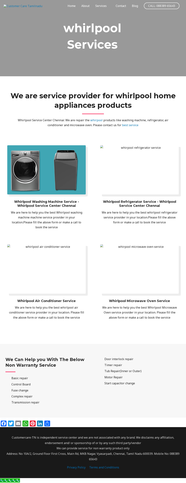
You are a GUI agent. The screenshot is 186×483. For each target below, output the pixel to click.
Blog (135, 6)
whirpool (96, 120)
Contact (121, 6)
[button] (161, 6)
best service (130, 125)
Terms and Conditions (104, 467)
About (85, 6)
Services (101, 6)
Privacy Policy (76, 467)
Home (72, 6)
